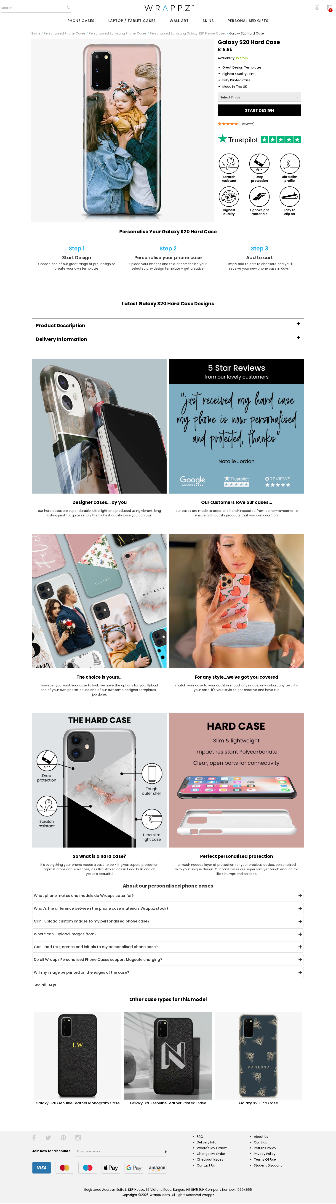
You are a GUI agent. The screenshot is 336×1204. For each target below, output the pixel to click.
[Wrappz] (168, 8)
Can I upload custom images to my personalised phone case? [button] (91, 921)
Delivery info (206, 1142)
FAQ (200, 1136)
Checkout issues (210, 1159)
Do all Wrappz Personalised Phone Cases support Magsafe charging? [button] (98, 959)
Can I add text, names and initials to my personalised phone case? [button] (96, 946)
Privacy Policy (264, 1153)
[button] (168, 325)
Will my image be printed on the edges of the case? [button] (81, 972)
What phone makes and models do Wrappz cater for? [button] (84, 895)
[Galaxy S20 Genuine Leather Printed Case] (168, 1055)
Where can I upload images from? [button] (65, 934)
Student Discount (268, 1165)
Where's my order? (212, 1148)
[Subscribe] (166, 1151)
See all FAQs (45, 985)
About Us (261, 1136)
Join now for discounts (51, 1151)
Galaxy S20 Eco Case (258, 1103)
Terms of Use (265, 1159)
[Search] (69, 9)
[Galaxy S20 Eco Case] (258, 1055)
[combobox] (36, 8)
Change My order (211, 1153)
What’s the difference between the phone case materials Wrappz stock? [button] (101, 908)
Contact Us (206, 1165)
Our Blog (260, 1142)
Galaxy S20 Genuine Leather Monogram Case (78, 1103)
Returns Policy (265, 1148)
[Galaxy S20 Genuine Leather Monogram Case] (77, 1055)
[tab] (168, 325)
